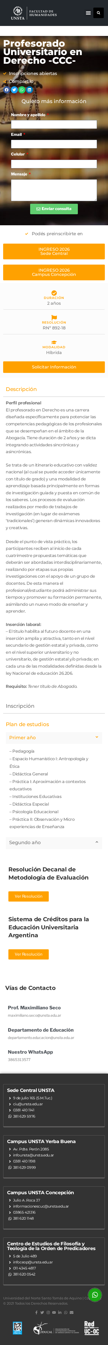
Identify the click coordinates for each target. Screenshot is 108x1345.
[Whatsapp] (66, 1312)
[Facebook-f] (36, 1312)
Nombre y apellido (28, 114)
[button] (88, 13)
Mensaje (19, 174)
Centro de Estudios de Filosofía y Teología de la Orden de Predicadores (51, 1246)
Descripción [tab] (21, 389)
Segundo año (25, 842)
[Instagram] (48, 1312)
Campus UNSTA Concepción (40, 1193)
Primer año (22, 738)
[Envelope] (71, 1312)
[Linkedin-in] (60, 1312)
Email (17, 134)
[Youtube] (54, 1312)
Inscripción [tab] (20, 706)
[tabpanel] (54, 548)
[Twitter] (42, 1312)
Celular (18, 154)
